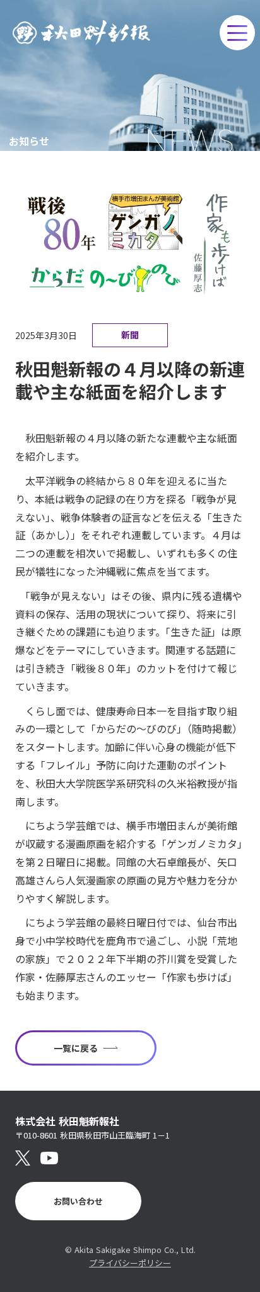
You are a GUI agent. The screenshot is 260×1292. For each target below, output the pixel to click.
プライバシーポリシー (130, 1263)
